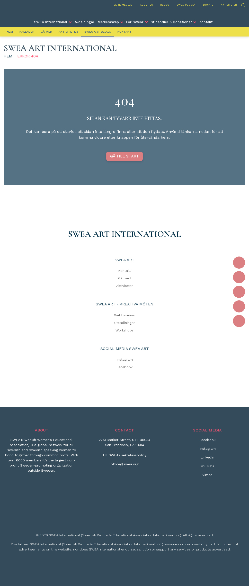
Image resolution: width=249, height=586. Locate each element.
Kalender (26, 31)
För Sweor (134, 22)
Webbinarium (124, 315)
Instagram (124, 359)
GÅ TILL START (124, 156)
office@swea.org (124, 464)
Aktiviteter (229, 4)
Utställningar (124, 323)
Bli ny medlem (123, 4)
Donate (208, 4)
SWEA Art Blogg (97, 31)
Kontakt (206, 22)
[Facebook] (239, 262)
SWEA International (50, 22)
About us (146, 4)
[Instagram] (239, 277)
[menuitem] (52, 22)
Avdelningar (84, 22)
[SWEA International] (124, 13)
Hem (10, 31)
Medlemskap (108, 22)
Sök (242, 4)
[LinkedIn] (239, 292)
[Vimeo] (239, 321)
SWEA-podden (186, 4)
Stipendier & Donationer (171, 22)
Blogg (164, 4)
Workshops (124, 330)
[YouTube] (239, 306)
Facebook (124, 367)
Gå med (46, 31)
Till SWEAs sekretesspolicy (124, 455)
